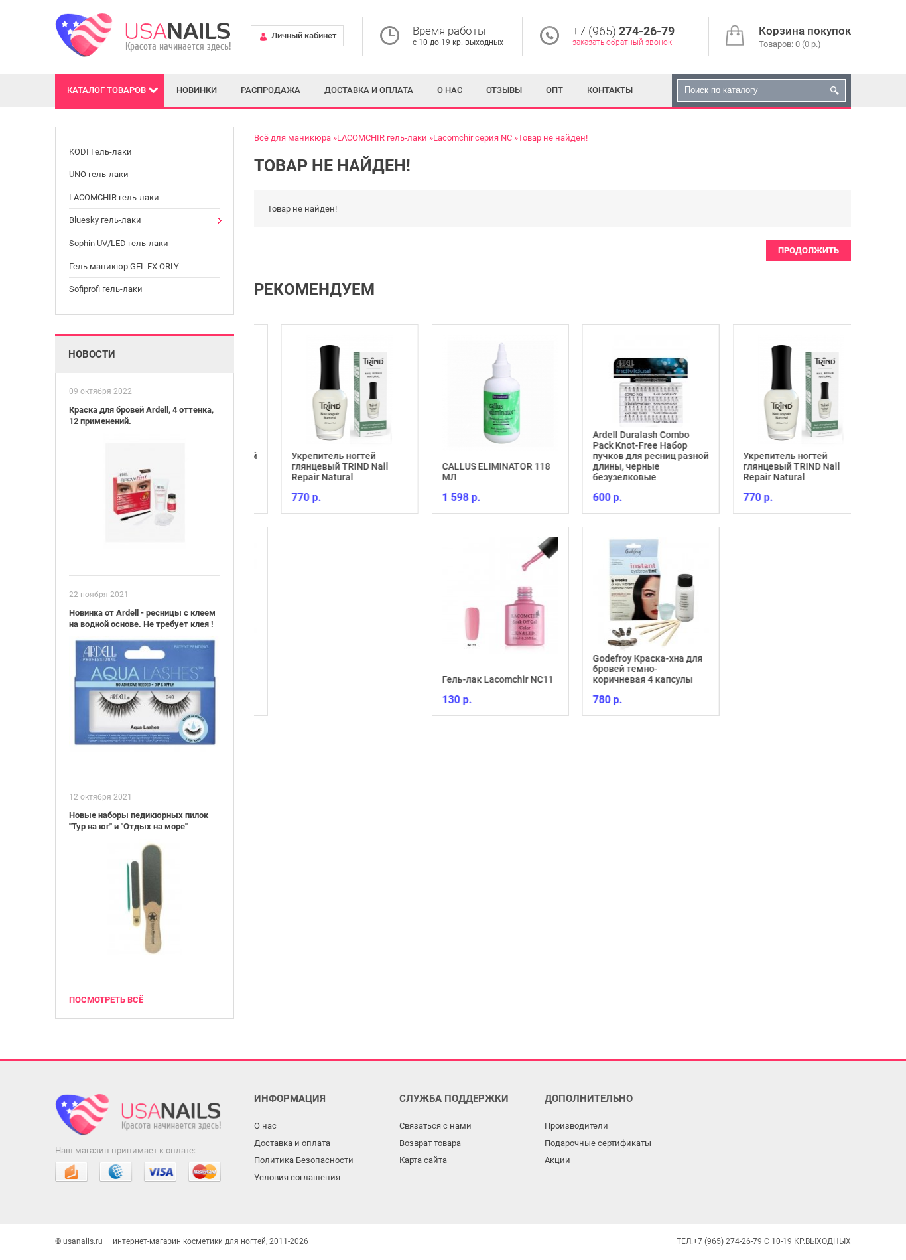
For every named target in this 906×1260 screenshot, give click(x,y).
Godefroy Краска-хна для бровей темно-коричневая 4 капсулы (625, 669)
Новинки (196, 90)
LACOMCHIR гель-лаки (114, 197)
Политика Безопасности (304, 1160)
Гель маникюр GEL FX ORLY (124, 266)
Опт (554, 90)
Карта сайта (423, 1160)
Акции (557, 1160)
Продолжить (808, 250)
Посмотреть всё (106, 1000)
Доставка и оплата (368, 90)
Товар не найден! (553, 138)
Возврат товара (430, 1143)
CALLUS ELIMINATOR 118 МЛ (473, 471)
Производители (576, 1126)
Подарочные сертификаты (598, 1143)
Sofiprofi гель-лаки (106, 289)
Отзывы (504, 90)
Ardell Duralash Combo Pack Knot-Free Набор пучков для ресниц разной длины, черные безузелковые (628, 455)
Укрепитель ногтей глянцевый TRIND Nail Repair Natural (317, 466)
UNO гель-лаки (99, 174)
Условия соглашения (297, 1177)
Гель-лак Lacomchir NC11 (475, 679)
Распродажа (270, 90)
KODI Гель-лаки (100, 152)
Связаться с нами (435, 1126)
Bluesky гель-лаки (105, 220)
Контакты (610, 90)
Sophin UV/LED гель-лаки (118, 243)
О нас (449, 90)
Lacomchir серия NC (472, 138)
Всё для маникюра (292, 138)
